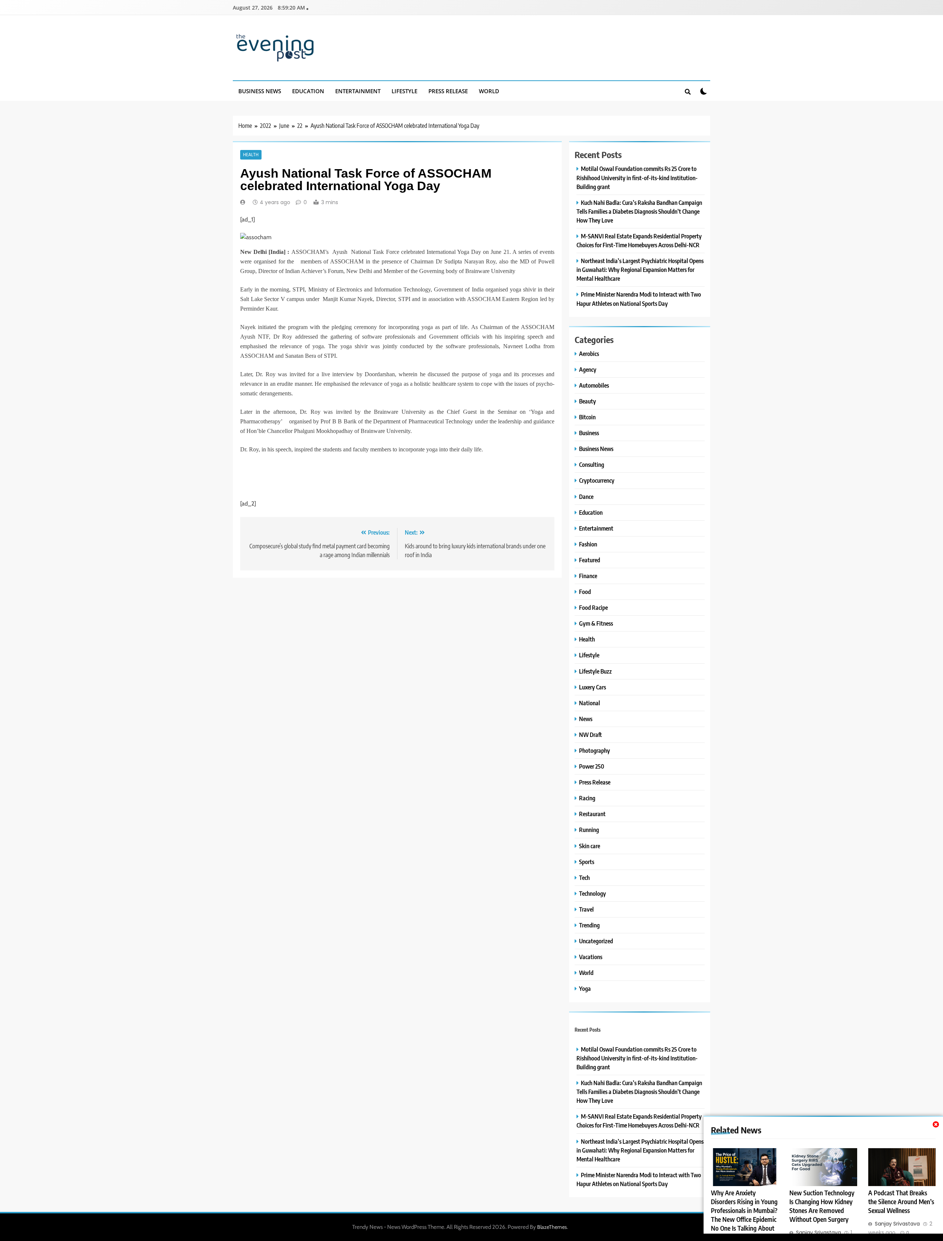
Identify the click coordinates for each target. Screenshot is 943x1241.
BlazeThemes (552, 1227)
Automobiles (594, 385)
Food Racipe (593, 607)
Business (589, 433)
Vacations (590, 957)
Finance (588, 576)
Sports (586, 862)
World (489, 91)
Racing (587, 798)
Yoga (585, 988)
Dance (586, 496)
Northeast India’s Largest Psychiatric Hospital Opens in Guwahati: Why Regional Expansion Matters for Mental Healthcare (640, 269)
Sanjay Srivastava (818, 1232)
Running (589, 829)
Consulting (591, 464)
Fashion (588, 544)
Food (585, 591)
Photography (594, 750)
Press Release (448, 91)
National (589, 703)
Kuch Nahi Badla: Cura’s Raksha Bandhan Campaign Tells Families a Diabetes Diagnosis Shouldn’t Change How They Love (639, 211)
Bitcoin (587, 417)
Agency (587, 369)
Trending (589, 925)
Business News (259, 91)
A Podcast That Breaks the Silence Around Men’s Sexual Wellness (901, 1201)
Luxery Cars (592, 687)
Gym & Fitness (596, 623)
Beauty (587, 401)
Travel (586, 909)
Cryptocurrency (596, 480)
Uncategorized (596, 941)
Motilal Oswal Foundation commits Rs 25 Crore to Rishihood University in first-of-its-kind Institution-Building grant (637, 177)
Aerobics (589, 353)
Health (251, 155)
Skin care (589, 846)
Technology (592, 893)
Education (308, 91)
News (585, 719)
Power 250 (591, 766)
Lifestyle (404, 91)
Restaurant (592, 814)
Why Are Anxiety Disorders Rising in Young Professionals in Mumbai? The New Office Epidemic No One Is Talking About (744, 1210)
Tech (584, 877)
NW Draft (590, 734)
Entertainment (358, 91)
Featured (589, 560)
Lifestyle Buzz (595, 671)
